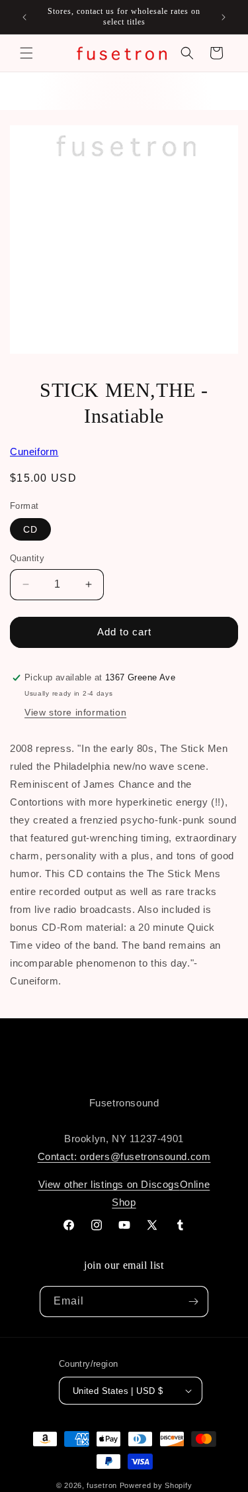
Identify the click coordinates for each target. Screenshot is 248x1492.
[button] (26, 53)
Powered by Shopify (156, 1485)
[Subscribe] (193, 1301)
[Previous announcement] (24, 17)
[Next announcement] (223, 17)
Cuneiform (34, 451)
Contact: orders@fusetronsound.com (124, 1156)
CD (30, 529)
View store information (75, 712)
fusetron (102, 1485)
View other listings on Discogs (109, 1184)
